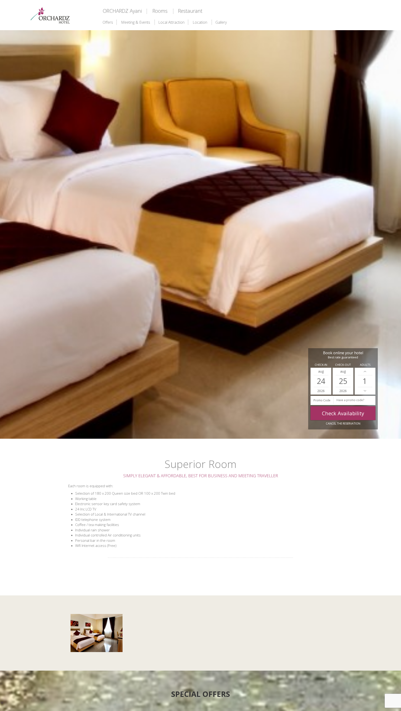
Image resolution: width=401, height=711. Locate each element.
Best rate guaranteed (343, 357)
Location (200, 22)
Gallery (221, 22)
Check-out (343, 365)
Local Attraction (171, 22)
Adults (365, 365)
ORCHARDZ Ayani (122, 10)
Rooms (160, 10)
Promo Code (322, 400)
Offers (108, 22)
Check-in (321, 365)
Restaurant (190, 10)
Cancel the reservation (343, 423)
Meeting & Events (135, 22)
